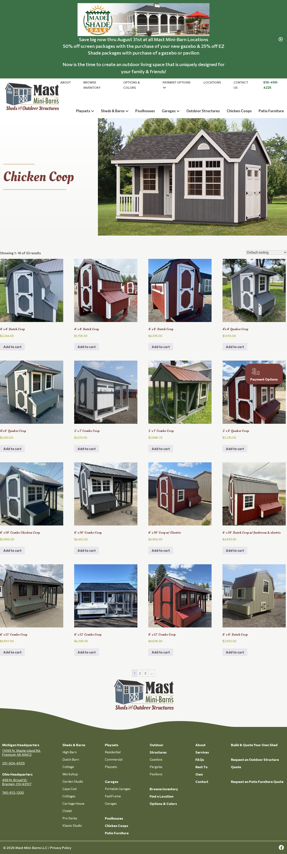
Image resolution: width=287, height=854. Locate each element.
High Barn (69, 752)
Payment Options (177, 82)
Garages (169, 111)
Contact (201, 782)
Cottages (68, 796)
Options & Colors (163, 804)
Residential (113, 752)
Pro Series (69, 818)
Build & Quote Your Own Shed (254, 745)
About (65, 82)
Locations (212, 82)
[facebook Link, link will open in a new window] (281, 847)
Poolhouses (145, 111)
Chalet (67, 811)
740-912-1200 (13, 792)
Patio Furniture (271, 111)
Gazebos (156, 759)
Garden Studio (72, 781)
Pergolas (156, 767)
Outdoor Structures (203, 111)
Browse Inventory (164, 789)
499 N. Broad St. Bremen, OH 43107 (17, 782)
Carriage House (73, 803)
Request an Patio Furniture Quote (257, 782)
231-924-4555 (13, 763)
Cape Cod (69, 789)
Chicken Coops (239, 111)
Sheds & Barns (113, 111)
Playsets (83, 111)
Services (202, 752)
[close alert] (281, 39)
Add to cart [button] (12, 347)
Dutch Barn (70, 759)
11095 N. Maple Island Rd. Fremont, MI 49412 (21, 752)
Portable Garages (117, 789)
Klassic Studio (72, 825)
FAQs (199, 759)
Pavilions (156, 774)
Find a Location (161, 796)
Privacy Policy (60, 848)
